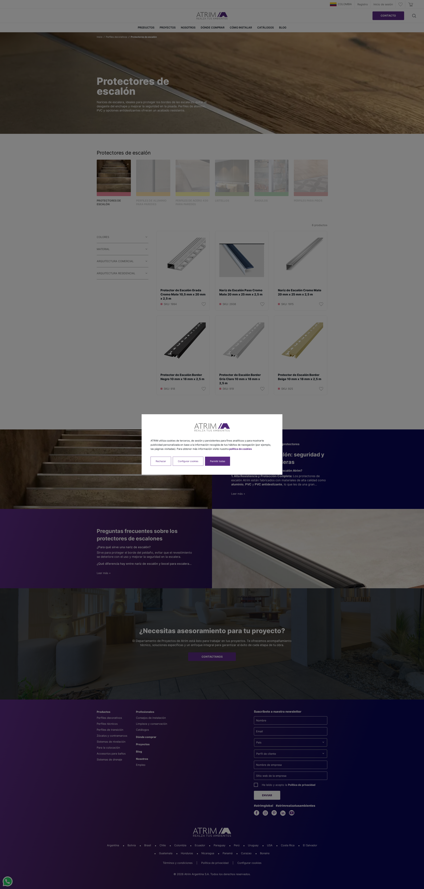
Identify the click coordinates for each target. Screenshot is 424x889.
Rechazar (161, 461)
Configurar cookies (188, 461)
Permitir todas (217, 461)
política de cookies (240, 448)
